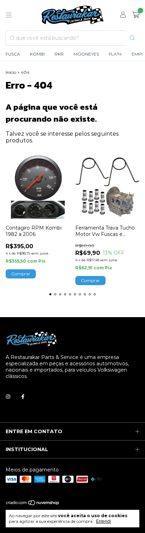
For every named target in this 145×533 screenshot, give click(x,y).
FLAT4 (115, 54)
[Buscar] (132, 38)
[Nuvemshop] (33, 504)
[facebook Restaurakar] (22, 396)
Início (11, 72)
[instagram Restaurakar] (8, 396)
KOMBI (37, 54)
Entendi (103, 521)
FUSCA (13, 54)
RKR (59, 54)
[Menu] (9, 15)
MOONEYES (86, 54)
